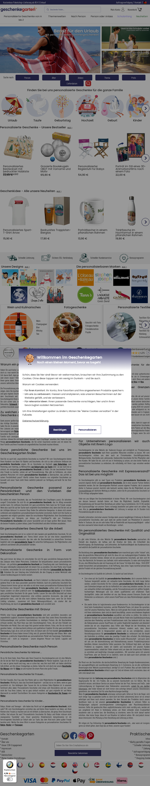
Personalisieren (88, 429)
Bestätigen (60, 429)
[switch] (10, 779)
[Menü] (15, 761)
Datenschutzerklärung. (35, 421)
